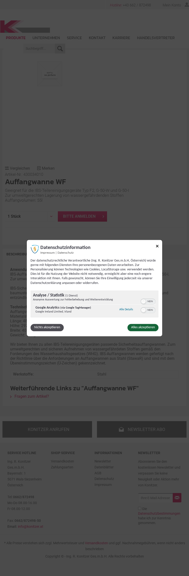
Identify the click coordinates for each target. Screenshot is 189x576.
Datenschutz (66, 252)
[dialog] (94, 288)
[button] (143, 301)
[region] (94, 304)
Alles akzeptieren (143, 327)
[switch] (148, 301)
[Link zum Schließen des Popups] (157, 247)
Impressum (47, 252)
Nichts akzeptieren (47, 327)
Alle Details (126, 309)
